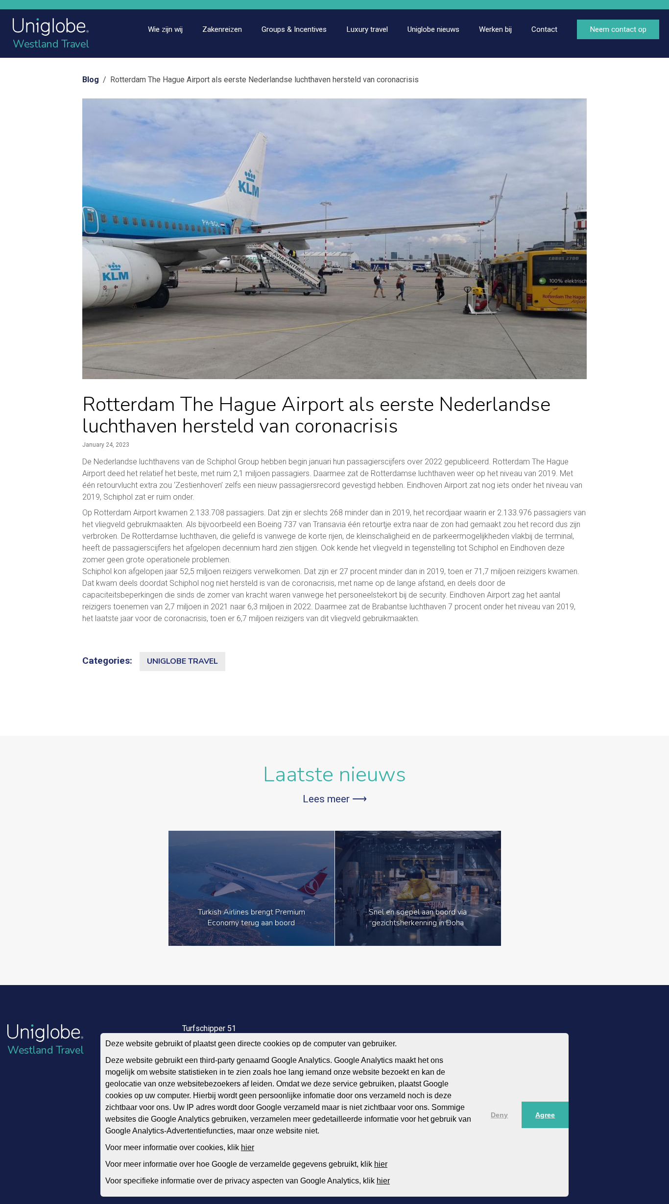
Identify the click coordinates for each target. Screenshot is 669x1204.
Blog (90, 79)
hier (247, 1147)
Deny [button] (499, 1115)
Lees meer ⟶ (335, 799)
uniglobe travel (182, 661)
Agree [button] (545, 1115)
